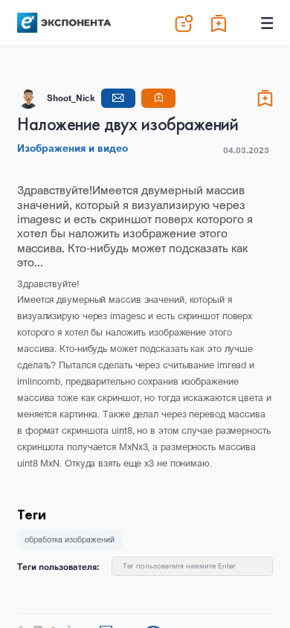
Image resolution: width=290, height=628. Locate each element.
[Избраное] (219, 23)
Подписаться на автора (158, 98)
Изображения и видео (72, 148)
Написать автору (118, 98)
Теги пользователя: (58, 566)
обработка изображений (70, 539)
